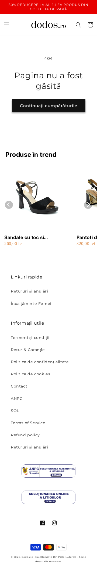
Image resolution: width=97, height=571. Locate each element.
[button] (7, 25)
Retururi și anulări (29, 291)
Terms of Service (28, 422)
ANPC (16, 398)
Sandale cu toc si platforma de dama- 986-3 (34, 237)
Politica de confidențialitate (40, 361)
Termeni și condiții (30, 337)
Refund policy (25, 435)
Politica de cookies (30, 374)
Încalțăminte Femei (31, 303)
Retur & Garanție (28, 349)
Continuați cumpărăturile (48, 105)
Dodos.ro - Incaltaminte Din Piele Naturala (49, 557)
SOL (15, 410)
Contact (19, 386)
